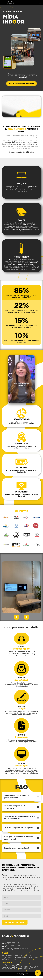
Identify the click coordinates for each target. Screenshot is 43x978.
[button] (40, 2)
